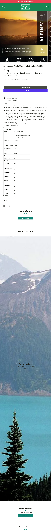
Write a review (25, 218)
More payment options (25, 93)
